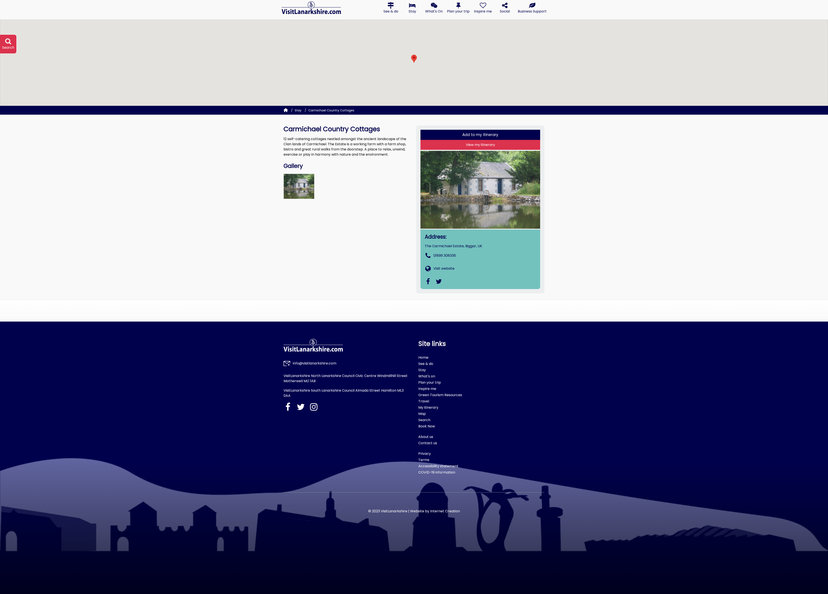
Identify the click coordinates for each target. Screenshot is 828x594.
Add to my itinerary (480, 134)
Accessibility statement (438, 466)
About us (425, 436)
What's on (426, 376)
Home (423, 357)
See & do (425, 363)
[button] (390, 7)
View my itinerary (480, 144)
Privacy (424, 453)
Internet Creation (445, 511)
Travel (423, 401)
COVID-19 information (436, 472)
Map (422, 413)
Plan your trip (429, 382)
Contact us (427, 443)
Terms (423, 459)
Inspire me (427, 388)
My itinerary (428, 407)
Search (424, 419)
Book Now (426, 426)
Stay (298, 110)
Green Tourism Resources (440, 394)
